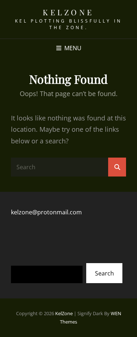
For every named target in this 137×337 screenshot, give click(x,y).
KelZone (68, 12)
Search (104, 273)
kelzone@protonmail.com (46, 212)
